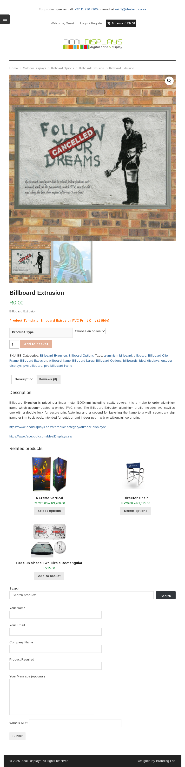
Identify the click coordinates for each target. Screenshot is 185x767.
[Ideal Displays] (92, 44)
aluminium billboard (118, 355)
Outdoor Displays (34, 68)
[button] (169, 81)
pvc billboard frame (58, 365)
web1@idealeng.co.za (130, 9)
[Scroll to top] (176, 760)
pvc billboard (32, 365)
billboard (140, 355)
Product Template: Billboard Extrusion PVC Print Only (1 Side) (59, 320)
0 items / (123, 23)
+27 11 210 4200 (86, 9)
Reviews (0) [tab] (48, 379)
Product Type (23, 332)
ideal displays (149, 360)
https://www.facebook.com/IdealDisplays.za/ (40, 436)
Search (14, 588)
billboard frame (60, 360)
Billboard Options (62, 68)
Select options (49, 511)
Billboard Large (83, 360)
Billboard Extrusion (91, 68)
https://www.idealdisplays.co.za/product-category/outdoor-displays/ (57, 427)
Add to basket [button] (49, 576)
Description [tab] (24, 379)
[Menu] (5, 19)
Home (13, 68)
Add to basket (36, 344)
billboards (130, 360)
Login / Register (91, 23)
